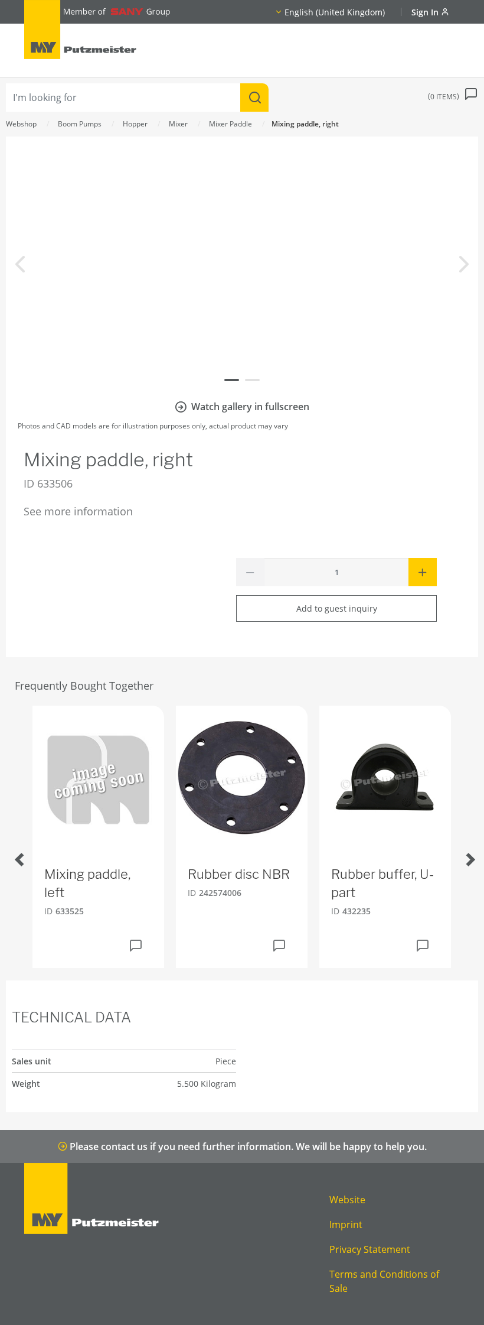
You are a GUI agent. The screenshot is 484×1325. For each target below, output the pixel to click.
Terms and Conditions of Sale (384, 1281)
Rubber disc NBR (239, 874)
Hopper (135, 124)
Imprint (345, 1224)
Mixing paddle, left (87, 883)
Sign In (426, 12)
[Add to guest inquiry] (135, 945)
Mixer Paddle (230, 124)
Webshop (21, 124)
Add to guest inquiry (336, 608)
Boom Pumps (80, 124)
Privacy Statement (369, 1249)
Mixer (178, 124)
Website (347, 1199)
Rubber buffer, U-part (382, 883)
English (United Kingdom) (334, 12)
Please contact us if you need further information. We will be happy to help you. (247, 1146)
